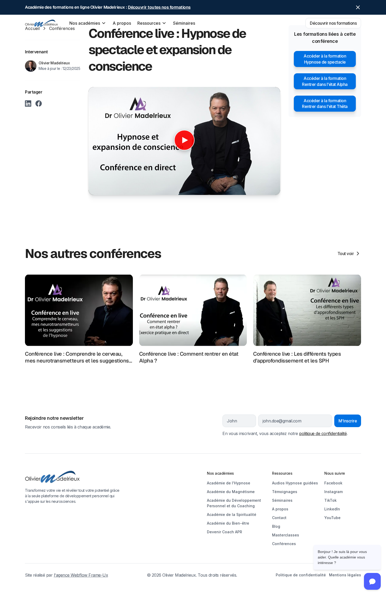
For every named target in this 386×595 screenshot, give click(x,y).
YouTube (332, 517)
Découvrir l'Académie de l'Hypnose (140, 567)
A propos (122, 23)
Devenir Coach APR (224, 532)
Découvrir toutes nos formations (159, 7)
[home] (41, 23)
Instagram (333, 491)
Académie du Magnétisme (231, 491)
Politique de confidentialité (301, 575)
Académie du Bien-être (228, 523)
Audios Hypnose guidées (295, 483)
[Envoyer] (273, 584)
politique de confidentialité (323, 433)
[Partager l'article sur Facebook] (38, 103)
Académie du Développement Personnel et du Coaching (234, 503)
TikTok (330, 500)
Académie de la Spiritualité (231, 514)
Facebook (333, 483)
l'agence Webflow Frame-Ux (81, 575)
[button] (87, 23)
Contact (279, 517)
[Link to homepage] (73, 476)
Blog (276, 526)
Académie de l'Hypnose (228, 483)
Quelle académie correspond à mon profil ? (148, 553)
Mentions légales (345, 575)
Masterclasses (285, 535)
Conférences (284, 543)
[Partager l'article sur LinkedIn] (28, 103)
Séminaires (184, 23)
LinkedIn (332, 509)
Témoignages (284, 491)
